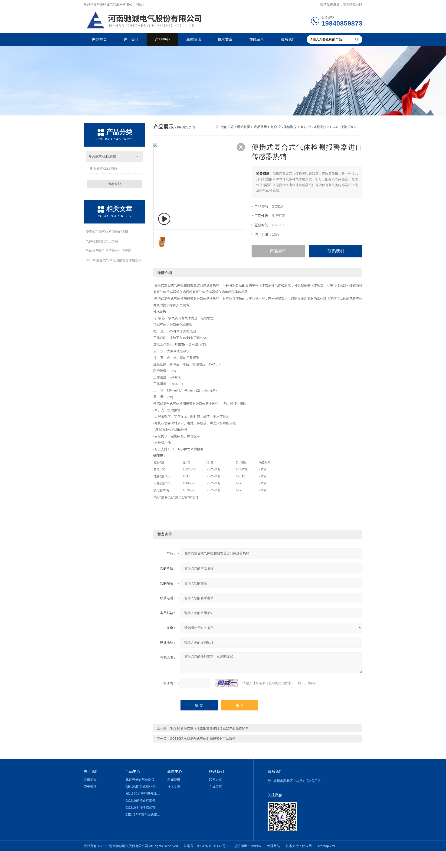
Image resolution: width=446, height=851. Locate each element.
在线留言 (256, 39)
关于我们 (130, 39)
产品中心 (162, 39)
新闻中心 (174, 771)
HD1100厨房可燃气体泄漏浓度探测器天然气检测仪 (143, 793)
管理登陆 (273, 846)
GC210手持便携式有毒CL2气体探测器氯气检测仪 (143, 807)
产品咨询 (278, 251)
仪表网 (307, 846)
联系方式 (215, 780)
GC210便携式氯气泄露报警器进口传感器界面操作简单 (209, 728)
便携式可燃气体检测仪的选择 (107, 231)
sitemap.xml (326, 846)
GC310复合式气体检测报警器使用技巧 (114, 260)
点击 (137, 156)
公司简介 (90, 780)
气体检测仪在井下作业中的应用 (108, 251)
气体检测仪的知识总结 (102, 241)
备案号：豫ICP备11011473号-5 (206, 846)
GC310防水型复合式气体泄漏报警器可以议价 (203, 738)
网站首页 (99, 39)
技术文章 (225, 39)
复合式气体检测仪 (102, 156)
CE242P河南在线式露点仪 (143, 814)
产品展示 (260, 127)
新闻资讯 (193, 39)
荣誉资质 (90, 787)
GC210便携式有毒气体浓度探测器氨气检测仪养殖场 (143, 800)
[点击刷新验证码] (226, 683)
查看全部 (114, 184)
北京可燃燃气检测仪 (140, 780)
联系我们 (288, 39)
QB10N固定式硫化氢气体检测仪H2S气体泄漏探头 (143, 787)
